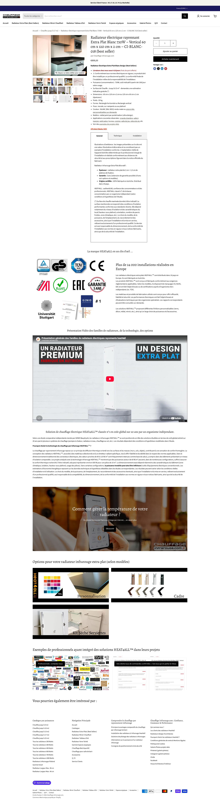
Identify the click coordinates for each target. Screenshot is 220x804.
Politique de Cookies (157, 744)
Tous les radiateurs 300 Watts (43, 745)
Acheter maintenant (170, 59)
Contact (164, 23)
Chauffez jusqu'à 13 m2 (41, 731)
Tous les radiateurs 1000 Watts (43, 758)
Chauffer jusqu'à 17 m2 (49, 31)
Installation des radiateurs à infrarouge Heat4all (128, 733)
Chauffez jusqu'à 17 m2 (41, 735)
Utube (152, 757)
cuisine (117, 121)
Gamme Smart (38, 765)
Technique (118, 135)
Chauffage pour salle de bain (82, 751)
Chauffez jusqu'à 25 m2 (41, 738)
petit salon (104, 121)
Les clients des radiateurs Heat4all (162, 730)
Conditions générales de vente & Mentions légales (167, 740)
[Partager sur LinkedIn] (162, 68)
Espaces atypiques (116, 23)
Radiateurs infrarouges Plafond (44, 761)
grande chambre (126, 118)
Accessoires (131, 23)
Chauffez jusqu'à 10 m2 (41, 728)
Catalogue (75, 728)
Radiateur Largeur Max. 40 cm (43, 771)
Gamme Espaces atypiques (81, 745)
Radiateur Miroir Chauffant (52, 23)
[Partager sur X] (158, 68)
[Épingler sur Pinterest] (165, 68)
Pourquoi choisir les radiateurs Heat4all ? (165, 737)
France (181, 8)
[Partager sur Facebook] (154, 68)
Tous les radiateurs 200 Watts (43, 741)
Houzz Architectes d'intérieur (160, 764)
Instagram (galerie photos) (159, 754)
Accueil (5, 23)
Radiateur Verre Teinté (97, 23)
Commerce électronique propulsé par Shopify (47, 797)
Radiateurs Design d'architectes (161, 734)
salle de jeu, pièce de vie (130, 121)
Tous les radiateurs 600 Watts (43, 751)
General (99, 136)
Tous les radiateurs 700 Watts (43, 755)
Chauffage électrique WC (81, 748)
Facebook (153, 760)
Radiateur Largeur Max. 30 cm (43, 768)
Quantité (156, 38)
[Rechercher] (185, 16)
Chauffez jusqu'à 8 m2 (40, 725)
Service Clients (77, 761)
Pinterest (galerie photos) (159, 750)
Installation (137, 135)
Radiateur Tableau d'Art (76, 23)
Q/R (156, 23)
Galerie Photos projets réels (160, 747)
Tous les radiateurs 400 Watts (43, 748)
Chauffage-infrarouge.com (104, 56)
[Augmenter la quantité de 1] (173, 43)
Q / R (73, 758)
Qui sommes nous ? (157, 727)
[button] (38, 82)
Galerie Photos (145, 23)
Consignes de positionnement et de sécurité (126, 746)
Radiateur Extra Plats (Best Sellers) (25, 23)
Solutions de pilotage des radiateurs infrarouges (128, 736)
